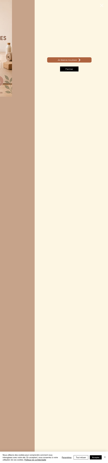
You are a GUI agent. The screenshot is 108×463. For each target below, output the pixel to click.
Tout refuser (81, 457)
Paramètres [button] (67, 457)
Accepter (95, 457)
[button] (101, 5)
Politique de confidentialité (35, 459)
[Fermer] (104, 457)
